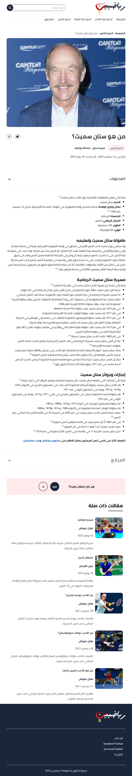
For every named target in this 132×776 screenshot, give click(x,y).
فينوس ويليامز (51, 440)
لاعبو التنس (64, 19)
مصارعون (49, 19)
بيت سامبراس (32, 440)
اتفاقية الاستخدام (113, 749)
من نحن (119, 738)
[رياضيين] (110, 8)
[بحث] (10, 8)
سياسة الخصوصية (113, 743)
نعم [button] (54, 486)
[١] (60, 197)
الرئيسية (120, 19)
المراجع (118, 460)
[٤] (20, 379)
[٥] (34, 430)
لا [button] (43, 486)
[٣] (57, 268)
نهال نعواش (86, 528)
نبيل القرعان (86, 566)
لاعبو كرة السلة (82, 19)
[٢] (109, 210)
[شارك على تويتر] (17, 136)
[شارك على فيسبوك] (9, 136)
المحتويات (117, 178)
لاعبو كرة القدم (103, 19)
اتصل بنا (118, 754)
